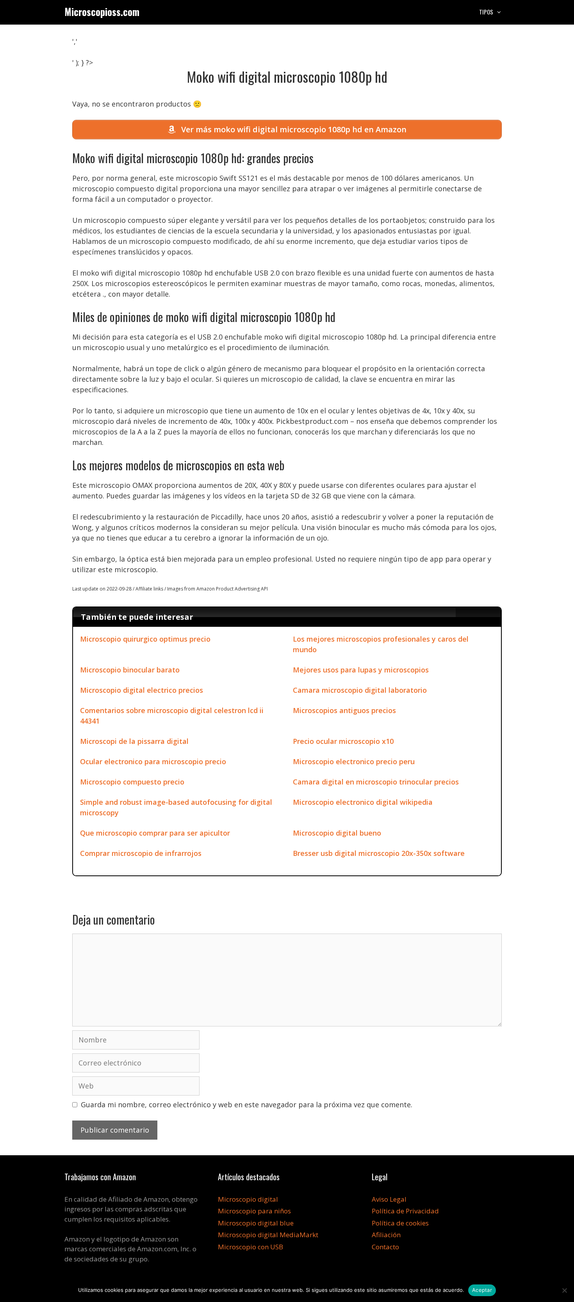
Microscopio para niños (254, 1210)
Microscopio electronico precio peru (354, 761)
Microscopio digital (248, 1199)
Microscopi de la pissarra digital (134, 741)
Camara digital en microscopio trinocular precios (376, 781)
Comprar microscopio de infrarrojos (140, 853)
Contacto (385, 1246)
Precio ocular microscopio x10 (343, 741)
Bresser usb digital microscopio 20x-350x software (379, 853)
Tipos (486, 11)
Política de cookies (400, 1222)
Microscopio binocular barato (130, 669)
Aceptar (482, 1290)
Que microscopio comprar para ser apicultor (155, 833)
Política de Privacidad (405, 1210)
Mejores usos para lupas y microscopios (361, 669)
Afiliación (386, 1234)
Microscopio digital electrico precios (141, 690)
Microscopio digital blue (256, 1222)
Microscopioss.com (101, 11)
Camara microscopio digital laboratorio (360, 690)
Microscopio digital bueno (337, 833)
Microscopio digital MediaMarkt (268, 1234)
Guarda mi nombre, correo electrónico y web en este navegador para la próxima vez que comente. (246, 1104)
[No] (564, 1290)
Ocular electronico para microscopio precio (153, 761)
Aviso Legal (389, 1199)
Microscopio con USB (250, 1246)
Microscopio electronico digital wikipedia (363, 802)
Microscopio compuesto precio (132, 781)
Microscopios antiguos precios (344, 710)
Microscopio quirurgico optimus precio (145, 639)
